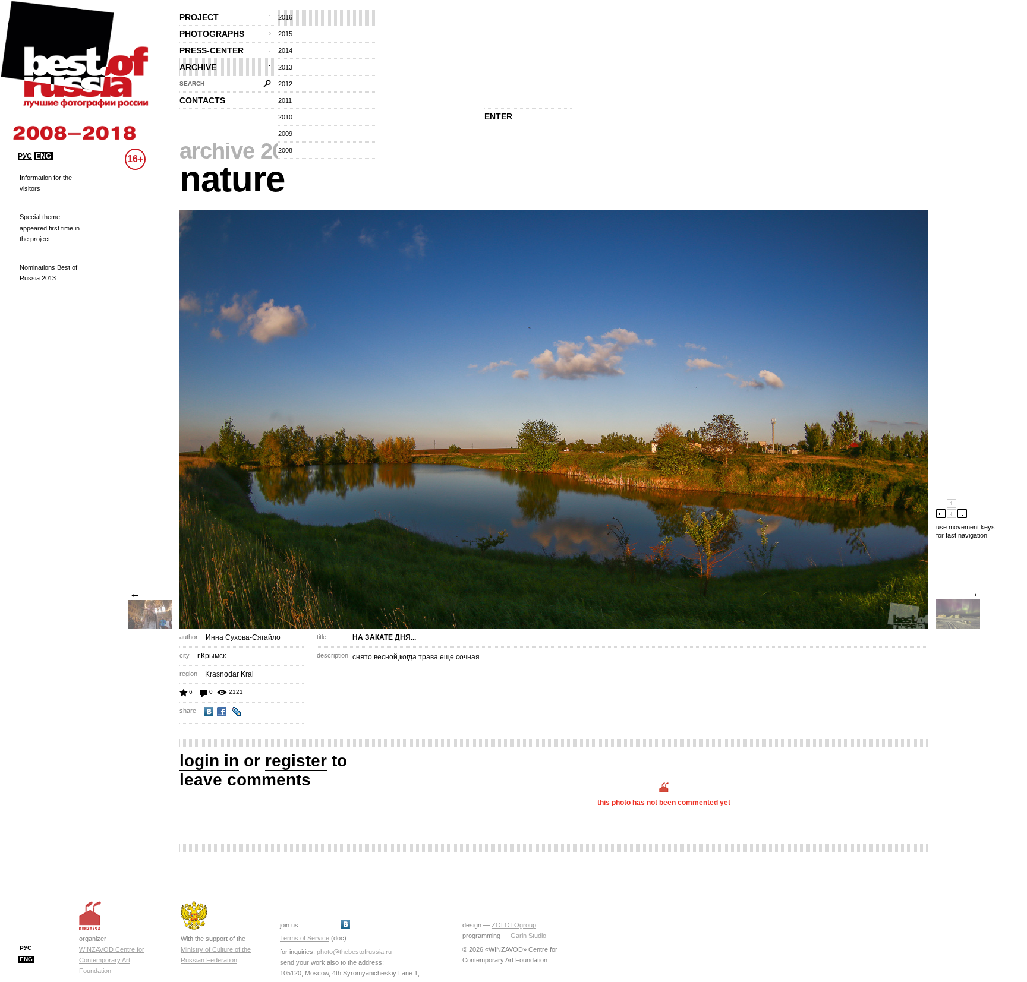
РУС (25, 156)
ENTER (498, 116)
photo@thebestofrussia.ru (354, 951)
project (199, 17)
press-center (211, 50)
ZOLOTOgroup (514, 925)
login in (209, 761)
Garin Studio (528, 935)
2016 (285, 17)
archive (197, 67)
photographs (211, 34)
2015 (285, 33)
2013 (285, 67)
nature (232, 179)
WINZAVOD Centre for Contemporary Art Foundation (111, 960)
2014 (285, 50)
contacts (202, 100)
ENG (43, 156)
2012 (285, 83)
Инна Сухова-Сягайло (243, 637)
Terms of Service (304, 938)
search (191, 83)
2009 (285, 133)
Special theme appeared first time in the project (50, 227)
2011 (285, 100)
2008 (285, 150)
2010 (285, 117)
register (296, 761)
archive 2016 (243, 150)
